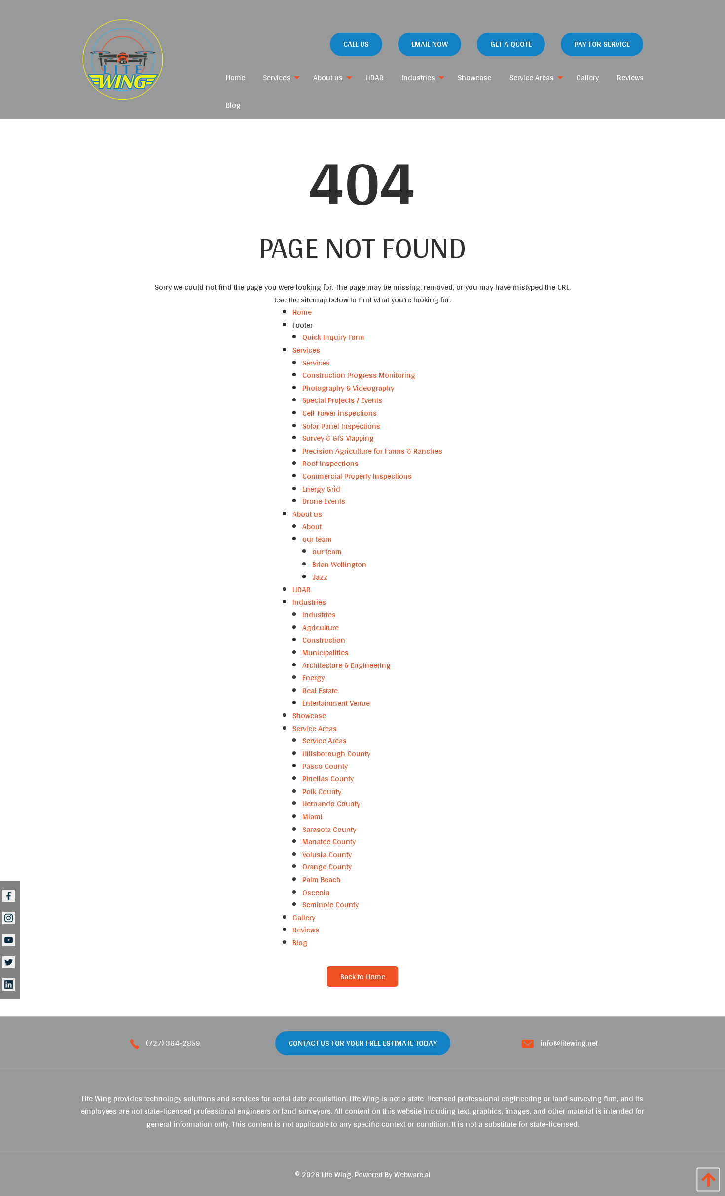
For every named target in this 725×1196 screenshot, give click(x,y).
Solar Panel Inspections (341, 426)
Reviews (305, 930)
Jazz (319, 577)
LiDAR (301, 589)
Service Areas (314, 728)
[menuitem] (235, 78)
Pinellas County (328, 778)
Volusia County (327, 854)
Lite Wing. (337, 1174)
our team (317, 539)
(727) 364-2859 (172, 1043)
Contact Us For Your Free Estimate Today (363, 1043)
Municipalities (325, 652)
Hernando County (331, 804)
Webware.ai (412, 1174)
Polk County (321, 791)
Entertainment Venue (336, 703)
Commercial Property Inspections (357, 476)
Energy (313, 677)
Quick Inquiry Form (333, 337)
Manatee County (329, 841)
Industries (309, 602)
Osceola (315, 892)
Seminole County (330, 904)
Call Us (356, 44)
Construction (323, 640)
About (312, 526)
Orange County (327, 867)
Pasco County (325, 766)
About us (307, 514)
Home (302, 312)
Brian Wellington (339, 564)
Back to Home (362, 976)
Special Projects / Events (342, 400)
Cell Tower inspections (339, 413)
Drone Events (323, 501)
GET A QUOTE (511, 44)
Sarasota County (329, 829)
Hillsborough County (336, 753)
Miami (312, 816)
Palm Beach (321, 879)
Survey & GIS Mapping (338, 438)
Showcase (309, 715)
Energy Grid (321, 489)
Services (306, 350)
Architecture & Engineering (346, 665)
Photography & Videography (348, 388)
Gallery (303, 917)
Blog (299, 942)
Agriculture (320, 627)
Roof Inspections (330, 463)
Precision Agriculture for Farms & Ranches (372, 451)
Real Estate (320, 690)
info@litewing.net (568, 1043)
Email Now (429, 44)
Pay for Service (602, 44)
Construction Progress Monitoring (358, 375)
